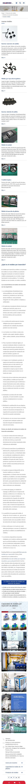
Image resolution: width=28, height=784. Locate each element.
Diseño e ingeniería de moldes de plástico (14, 628)
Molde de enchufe (6, 145)
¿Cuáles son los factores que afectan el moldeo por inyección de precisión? (15, 591)
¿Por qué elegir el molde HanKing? (11, 593)
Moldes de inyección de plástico (10, 15)
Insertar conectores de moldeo (10, 43)
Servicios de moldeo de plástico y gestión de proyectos (14, 649)
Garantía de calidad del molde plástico (14, 710)
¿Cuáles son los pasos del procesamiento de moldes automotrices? (15, 595)
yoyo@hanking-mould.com (11, 744)
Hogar (2, 13)
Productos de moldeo (11, 13)
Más (2, 57)
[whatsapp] (9, 782)
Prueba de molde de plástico (14, 690)
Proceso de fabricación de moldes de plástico (14, 669)
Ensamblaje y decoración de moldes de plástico (14, 731)
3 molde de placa (6, 180)
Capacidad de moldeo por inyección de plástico (11, 605)
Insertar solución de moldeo (9, 112)
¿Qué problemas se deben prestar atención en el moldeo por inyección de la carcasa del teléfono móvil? (15, 589)
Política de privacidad (15, 752)
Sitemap (7, 752)
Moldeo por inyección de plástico (10, 78)
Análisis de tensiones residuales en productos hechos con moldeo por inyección (15, 597)
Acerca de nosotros (11, 763)
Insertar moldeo (6, 16)
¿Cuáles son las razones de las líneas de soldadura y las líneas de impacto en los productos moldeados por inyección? (15, 587)
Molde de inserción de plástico (10, 211)
